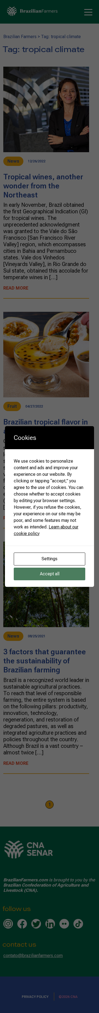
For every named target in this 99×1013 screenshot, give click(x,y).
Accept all (49, 573)
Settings (49, 558)
